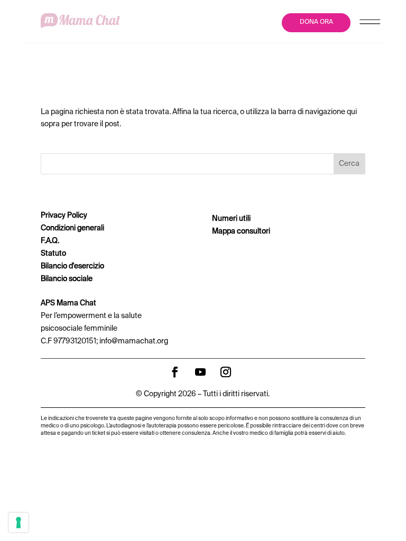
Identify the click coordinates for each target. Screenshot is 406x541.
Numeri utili (231, 218)
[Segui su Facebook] (175, 372)
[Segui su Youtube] (200, 372)
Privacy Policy (64, 215)
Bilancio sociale (67, 279)
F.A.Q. (50, 241)
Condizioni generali (72, 228)
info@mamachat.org (133, 341)
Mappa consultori (241, 231)
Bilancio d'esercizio (72, 266)
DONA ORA (316, 22)
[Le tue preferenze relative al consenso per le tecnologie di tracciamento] (18, 522)
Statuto (53, 253)
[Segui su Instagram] (225, 372)
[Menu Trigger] (369, 24)
